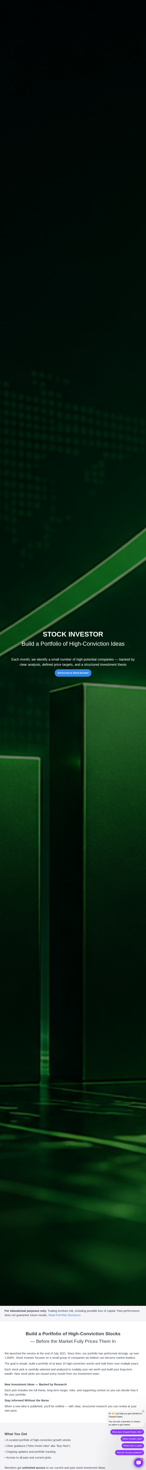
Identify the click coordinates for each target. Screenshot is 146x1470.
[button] (138, 1462)
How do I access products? (129, 1452)
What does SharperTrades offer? (127, 1432)
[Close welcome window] (143, 1411)
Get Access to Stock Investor (73, 673)
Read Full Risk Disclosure (64, 1315)
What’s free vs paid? (132, 1445)
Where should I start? (132, 1439)
